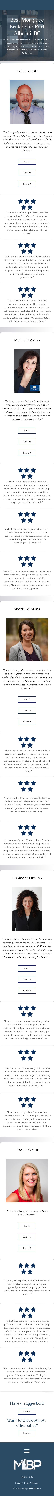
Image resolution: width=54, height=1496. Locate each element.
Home (17, 1483)
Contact (35, 1483)
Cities (26, 1483)
